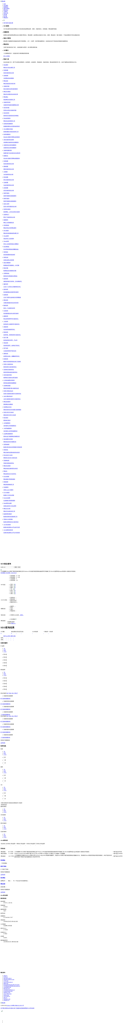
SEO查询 (5, 5)
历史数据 (3, 572)
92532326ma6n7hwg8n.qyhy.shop (11, 984)
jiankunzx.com (6, 999)
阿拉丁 (16, 693)
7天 (4, 648)
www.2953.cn (6, 996)
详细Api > (13, 623)
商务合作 (7, 1008)
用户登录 (5, 22)
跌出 (10, 693)
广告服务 (17, 1008)
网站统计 (5, 17)
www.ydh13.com (7, 993)
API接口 (5, 11)
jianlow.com (6, 995)
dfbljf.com (5, 983)
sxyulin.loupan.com (7, 991)
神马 (9, 636)
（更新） (21, 615)
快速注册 (10, 22)
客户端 (5, 16)
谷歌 (14, 636)
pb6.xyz (5, 997)
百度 (4, 636)
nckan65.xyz (6, 1000)
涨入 (13, 693)
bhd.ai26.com (6, 988)
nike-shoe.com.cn (7, 978)
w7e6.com (5, 980)
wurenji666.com (7, 987)
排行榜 (5, 14)
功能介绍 (12, 1008)
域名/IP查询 (6, 8)
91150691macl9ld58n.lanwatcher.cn (11, 986)
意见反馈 (32, 1008)
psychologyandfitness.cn (9, 989)
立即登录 (3, 742)
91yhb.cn (5, 976)
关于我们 (3, 1008)
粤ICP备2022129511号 (18, 1005)
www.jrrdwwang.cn (8, 982)
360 (7, 636)
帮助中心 (27, 1008)
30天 (4, 650)
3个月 (4, 651)
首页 (4, 4)
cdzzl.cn (5, 975)
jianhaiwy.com (6, 992)
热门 (8, 693)
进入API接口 (6, 56)
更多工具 (5, 13)
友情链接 (22, 1008)
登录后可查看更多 (5, 740)
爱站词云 (5, 10)
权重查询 (5, 7)
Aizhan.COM (9, 1005)
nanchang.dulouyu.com (8, 979)
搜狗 (12, 636)
